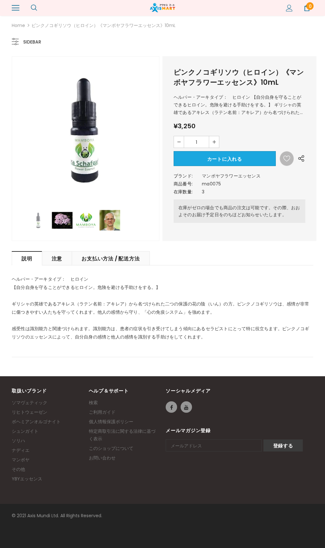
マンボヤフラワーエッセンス (231, 176)
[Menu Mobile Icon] (15, 8)
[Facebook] (171, 407)
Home (18, 25)
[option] (85, 130)
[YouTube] (186, 407)
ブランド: (183, 176)
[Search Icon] (34, 8)
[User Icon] (289, 8)
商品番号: (183, 184)
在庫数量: (183, 192)
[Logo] (162, 7)
